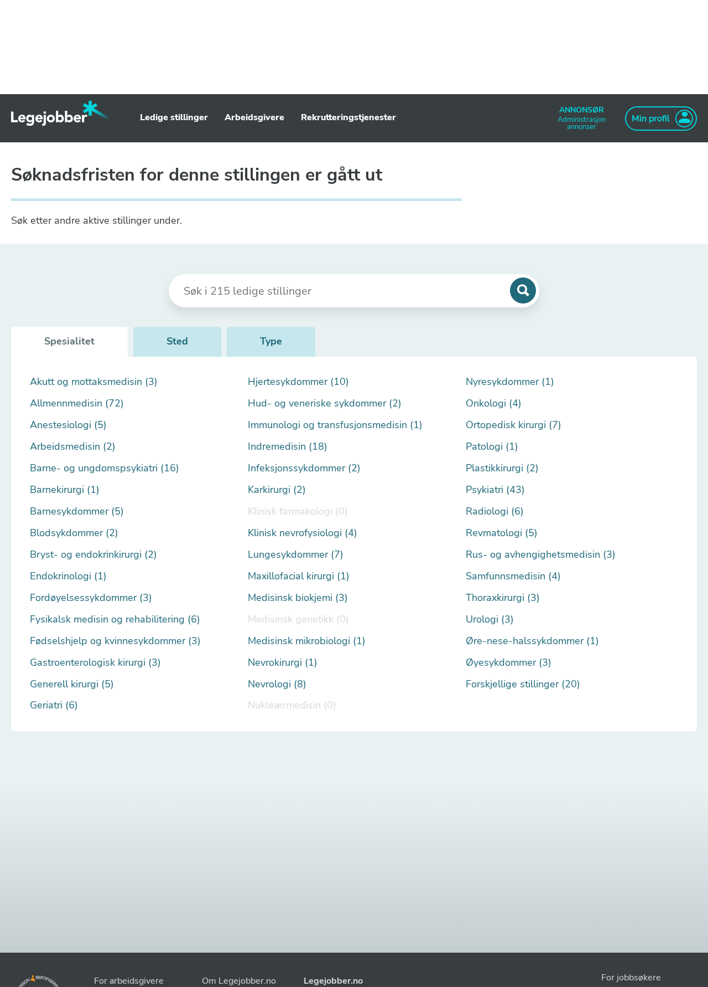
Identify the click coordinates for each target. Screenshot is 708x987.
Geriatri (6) (54, 705)
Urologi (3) (490, 619)
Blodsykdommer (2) (74, 533)
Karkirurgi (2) (277, 490)
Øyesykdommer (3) (508, 662)
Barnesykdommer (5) (77, 511)
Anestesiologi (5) (68, 425)
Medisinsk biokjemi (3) (298, 598)
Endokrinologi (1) (68, 576)
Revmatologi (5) (502, 533)
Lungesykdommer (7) (295, 554)
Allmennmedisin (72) (77, 403)
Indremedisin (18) (287, 446)
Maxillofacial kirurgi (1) (299, 576)
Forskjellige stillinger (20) (523, 684)
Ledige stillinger (174, 117)
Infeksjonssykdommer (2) (304, 468)
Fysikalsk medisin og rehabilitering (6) (115, 619)
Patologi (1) (492, 446)
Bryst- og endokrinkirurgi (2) (93, 554)
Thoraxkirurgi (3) (503, 598)
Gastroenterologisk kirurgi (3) (95, 662)
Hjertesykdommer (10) (298, 382)
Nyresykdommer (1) (510, 382)
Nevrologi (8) (277, 684)
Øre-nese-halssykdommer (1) (532, 641)
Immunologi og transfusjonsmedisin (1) (335, 425)
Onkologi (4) (494, 403)
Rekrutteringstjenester (348, 117)
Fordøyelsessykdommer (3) (91, 598)
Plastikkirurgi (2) (502, 468)
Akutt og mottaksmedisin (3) (94, 382)
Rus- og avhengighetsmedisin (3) (541, 554)
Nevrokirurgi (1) (282, 662)
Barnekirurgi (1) (65, 490)
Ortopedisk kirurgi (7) (513, 425)
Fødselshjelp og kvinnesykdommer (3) (115, 641)
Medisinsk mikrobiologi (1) (307, 641)
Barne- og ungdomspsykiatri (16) (104, 468)
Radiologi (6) (495, 511)
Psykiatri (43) (495, 490)
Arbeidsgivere (254, 117)
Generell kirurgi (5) (72, 684)
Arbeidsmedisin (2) (73, 446)
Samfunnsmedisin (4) (513, 576)
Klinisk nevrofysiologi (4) (302, 533)
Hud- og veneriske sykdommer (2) (325, 403)
